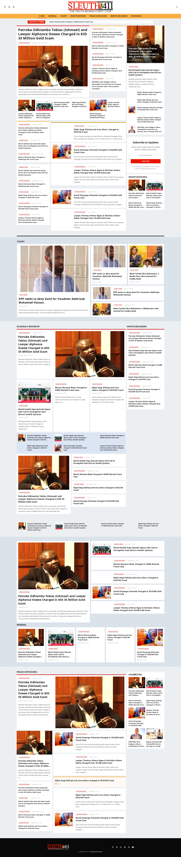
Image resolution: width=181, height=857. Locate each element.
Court (63, 16)
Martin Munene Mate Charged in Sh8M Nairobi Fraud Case (108, 47)
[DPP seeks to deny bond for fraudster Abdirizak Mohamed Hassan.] (53, 269)
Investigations (78, 16)
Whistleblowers (119, 16)
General (52, 16)
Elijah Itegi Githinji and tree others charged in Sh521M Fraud (79, 104)
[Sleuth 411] (90, 6)
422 (130, 60)
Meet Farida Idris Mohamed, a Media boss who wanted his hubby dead (144, 276)
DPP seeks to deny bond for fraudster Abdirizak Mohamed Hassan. (52, 300)
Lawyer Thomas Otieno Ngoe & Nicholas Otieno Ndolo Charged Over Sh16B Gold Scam (107, 70)
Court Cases (23, 294)
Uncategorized (23, 192)
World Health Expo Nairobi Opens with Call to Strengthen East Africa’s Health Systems (43, 116)
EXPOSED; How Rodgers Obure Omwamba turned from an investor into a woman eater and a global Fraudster (106, 85)
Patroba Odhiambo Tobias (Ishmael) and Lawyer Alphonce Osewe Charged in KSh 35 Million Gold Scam (52, 34)
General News (23, 140)
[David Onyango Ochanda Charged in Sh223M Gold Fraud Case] (98, 105)
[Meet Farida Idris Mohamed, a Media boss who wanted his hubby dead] (146, 256)
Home (42, 16)
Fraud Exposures (98, 16)
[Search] (177, 7)
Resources (136, 16)
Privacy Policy (144, 169)
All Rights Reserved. (96, 852)
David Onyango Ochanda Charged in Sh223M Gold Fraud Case (72, 22)
